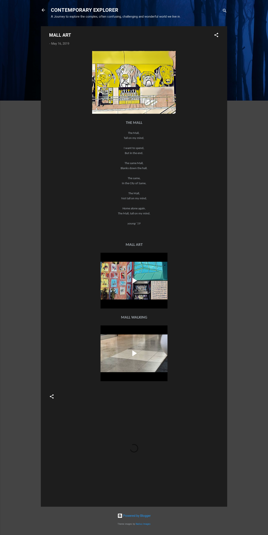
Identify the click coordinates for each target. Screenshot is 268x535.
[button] (216, 35)
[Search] (224, 11)
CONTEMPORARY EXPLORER (84, 10)
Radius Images (143, 524)
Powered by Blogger (136, 516)
